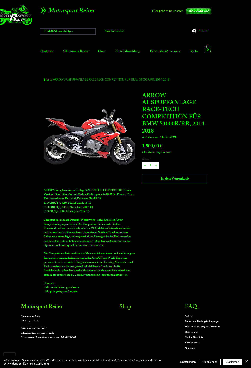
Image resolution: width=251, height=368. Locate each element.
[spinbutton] (150, 165)
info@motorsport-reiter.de (40, 333)
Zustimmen (232, 362)
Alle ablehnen (210, 362)
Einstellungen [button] (188, 362)
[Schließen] (246, 361)
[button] (208, 48)
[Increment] (156, 165)
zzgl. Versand (164, 152)
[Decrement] (145, 165)
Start (47, 79)
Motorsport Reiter (41, 307)
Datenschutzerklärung (36, 363)
